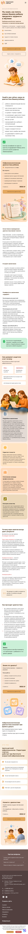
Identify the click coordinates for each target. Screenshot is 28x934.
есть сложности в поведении (14, 126)
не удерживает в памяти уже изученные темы (14, 134)
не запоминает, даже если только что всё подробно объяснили (15, 116)
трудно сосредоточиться (13, 129)
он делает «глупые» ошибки (13, 112)
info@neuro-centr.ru (9, 890)
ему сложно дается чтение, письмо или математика (13, 109)
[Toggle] (23, 857)
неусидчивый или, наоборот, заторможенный (13, 123)
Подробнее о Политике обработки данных (18, 929)
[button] (26, 3)
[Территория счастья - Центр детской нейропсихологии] (7, 2)
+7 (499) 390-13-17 (8, 888)
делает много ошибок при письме (15, 131)
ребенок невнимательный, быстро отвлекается (15, 105)
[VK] (4, 897)
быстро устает (9, 119)
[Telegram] (7, 897)
